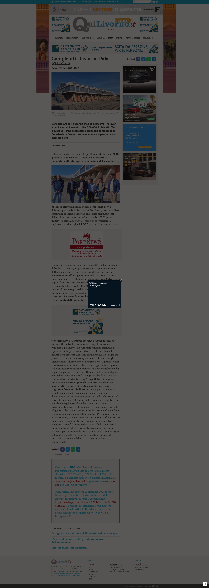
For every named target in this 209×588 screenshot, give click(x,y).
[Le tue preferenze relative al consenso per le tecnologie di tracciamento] (205, 584)
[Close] (120, 280)
